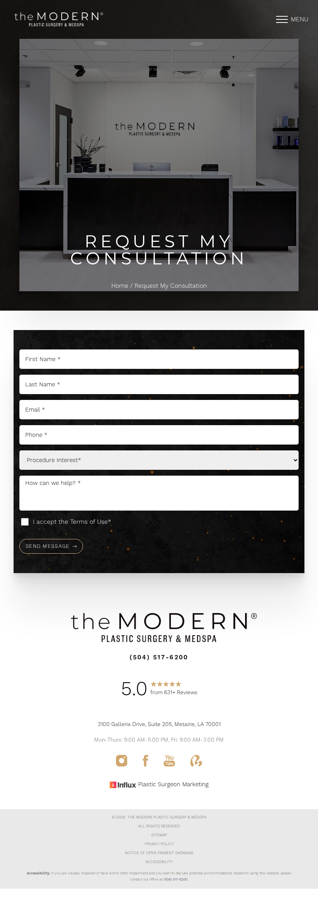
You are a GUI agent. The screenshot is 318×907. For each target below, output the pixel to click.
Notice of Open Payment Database (159, 853)
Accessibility (159, 862)
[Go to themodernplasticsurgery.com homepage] (84, 19)
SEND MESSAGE (48, 546)
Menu (299, 19)
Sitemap (159, 835)
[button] (282, 19)
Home (119, 286)
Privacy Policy (159, 844)
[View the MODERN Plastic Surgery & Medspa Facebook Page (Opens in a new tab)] (145, 764)
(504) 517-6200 (175, 879)
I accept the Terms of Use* (72, 522)
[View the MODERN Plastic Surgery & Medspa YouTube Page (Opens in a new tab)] (169, 764)
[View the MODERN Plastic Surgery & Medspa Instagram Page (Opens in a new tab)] (121, 764)
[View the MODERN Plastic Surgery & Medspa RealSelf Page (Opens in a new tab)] (196, 764)
